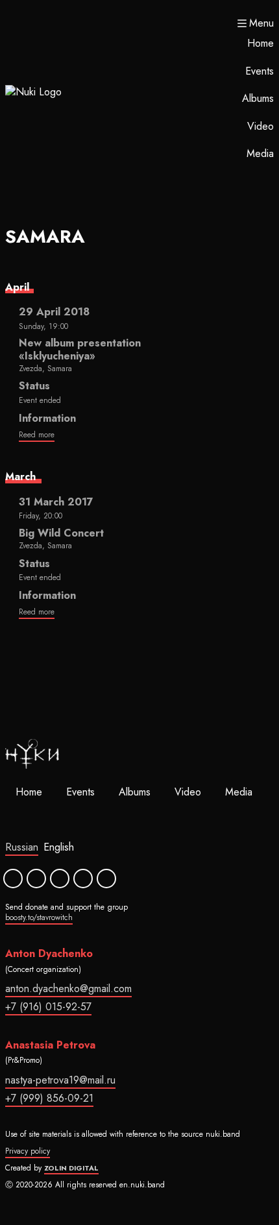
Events (259, 71)
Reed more (37, 435)
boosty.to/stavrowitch (39, 917)
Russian (21, 847)
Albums (258, 98)
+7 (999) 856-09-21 (49, 1098)
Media (260, 153)
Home (260, 43)
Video (260, 126)
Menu (261, 23)
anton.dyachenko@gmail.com (68, 988)
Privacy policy (27, 1151)
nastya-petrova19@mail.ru (60, 1080)
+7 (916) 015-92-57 (48, 1006)
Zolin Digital (71, 1168)
